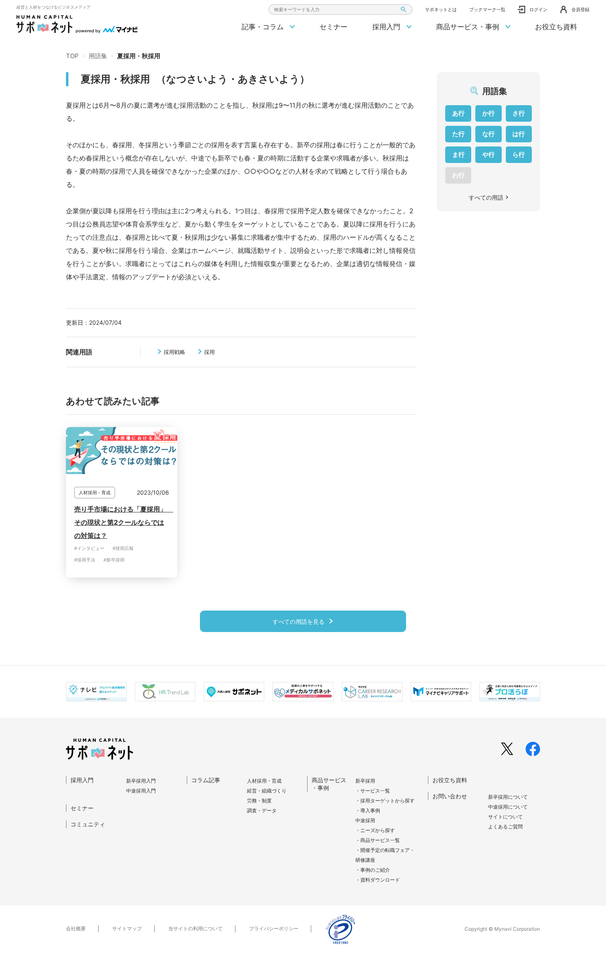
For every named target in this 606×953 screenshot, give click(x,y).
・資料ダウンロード (377, 880)
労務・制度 (259, 800)
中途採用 (365, 820)
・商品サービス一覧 (377, 840)
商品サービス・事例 (468, 27)
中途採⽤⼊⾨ (141, 791)
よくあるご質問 (505, 826)
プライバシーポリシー (273, 928)
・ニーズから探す (375, 830)
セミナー (333, 27)
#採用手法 (84, 560)
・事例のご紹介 (372, 870)
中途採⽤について (508, 807)
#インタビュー (89, 548)
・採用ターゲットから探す (385, 800)
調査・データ (262, 810)
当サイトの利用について (195, 928)
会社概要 (76, 928)
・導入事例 (367, 810)
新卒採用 (365, 781)
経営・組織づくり (267, 791)
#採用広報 (123, 548)
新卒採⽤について (508, 797)
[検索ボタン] (403, 9)
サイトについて (505, 817)
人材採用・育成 (264, 781)
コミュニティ (87, 824)
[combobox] (340, 9)
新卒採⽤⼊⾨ (141, 781)
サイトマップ (127, 928)
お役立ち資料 (556, 27)
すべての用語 (486, 197)
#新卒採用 (113, 560)
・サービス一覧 (372, 791)
